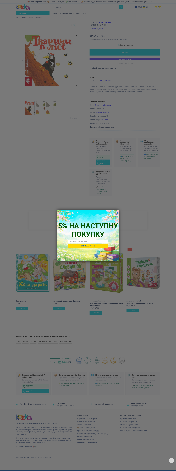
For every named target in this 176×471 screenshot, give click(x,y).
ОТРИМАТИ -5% (88, 246)
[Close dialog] (116, 213)
